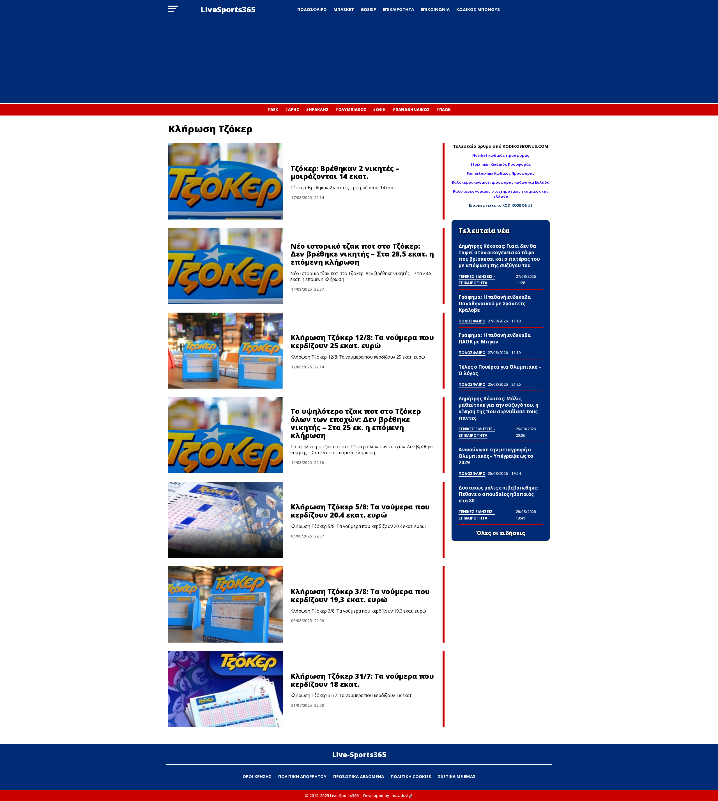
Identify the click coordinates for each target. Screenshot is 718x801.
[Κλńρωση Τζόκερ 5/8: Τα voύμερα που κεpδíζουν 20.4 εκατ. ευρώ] (225, 520)
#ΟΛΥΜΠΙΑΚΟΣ (350, 109)
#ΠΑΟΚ (443, 109)
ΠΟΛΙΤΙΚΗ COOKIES (411, 776)
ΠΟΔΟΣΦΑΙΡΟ (312, 9)
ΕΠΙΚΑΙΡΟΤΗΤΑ (398, 9)
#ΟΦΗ (379, 109)
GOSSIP (368, 9)
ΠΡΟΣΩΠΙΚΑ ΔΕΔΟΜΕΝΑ (358, 776)
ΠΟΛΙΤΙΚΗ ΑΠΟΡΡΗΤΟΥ (302, 776)
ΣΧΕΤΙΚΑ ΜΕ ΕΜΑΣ (457, 776)
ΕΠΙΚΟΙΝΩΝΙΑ (435, 9)
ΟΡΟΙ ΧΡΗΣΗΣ (257, 776)
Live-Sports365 (359, 754)
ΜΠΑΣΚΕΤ (343, 9)
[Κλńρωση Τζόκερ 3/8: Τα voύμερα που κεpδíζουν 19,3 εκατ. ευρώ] (225, 604)
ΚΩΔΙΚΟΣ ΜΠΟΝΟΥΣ (478, 9)
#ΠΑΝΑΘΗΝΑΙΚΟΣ (410, 109)
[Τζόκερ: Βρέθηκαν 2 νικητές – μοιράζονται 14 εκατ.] (225, 181)
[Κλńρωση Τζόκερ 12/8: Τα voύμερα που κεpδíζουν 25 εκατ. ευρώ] (225, 351)
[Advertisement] (359, 61)
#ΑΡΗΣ (292, 109)
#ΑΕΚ (272, 109)
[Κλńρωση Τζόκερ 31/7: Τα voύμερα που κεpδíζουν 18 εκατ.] (225, 689)
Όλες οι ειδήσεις (500, 533)
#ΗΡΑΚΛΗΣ (317, 109)
